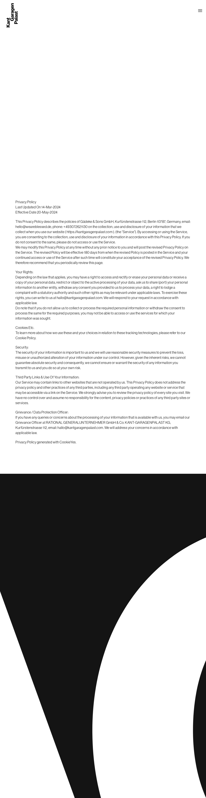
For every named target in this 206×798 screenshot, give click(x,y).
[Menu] (200, 11)
